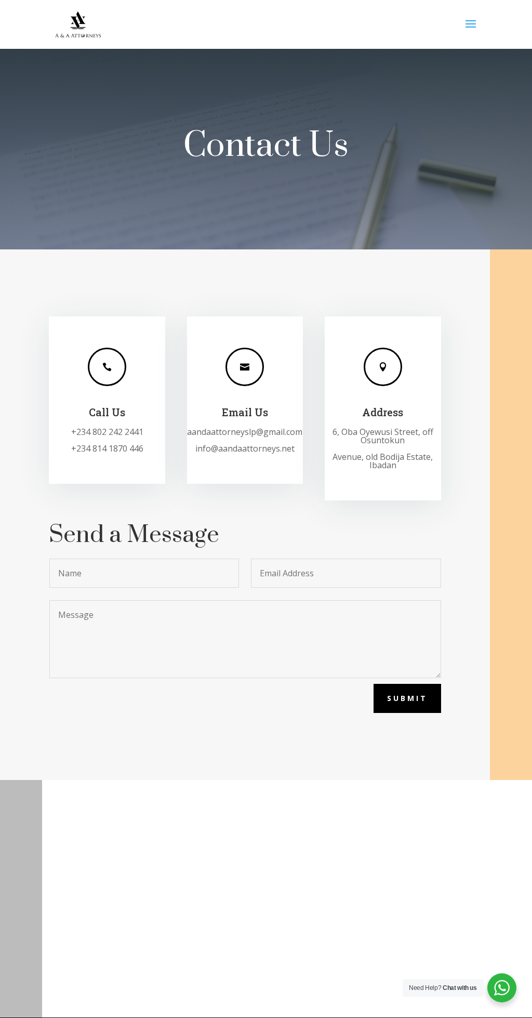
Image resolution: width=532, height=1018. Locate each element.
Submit (407, 698)
